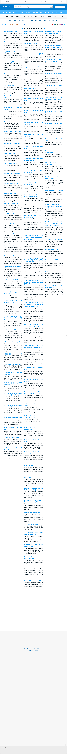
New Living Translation (10, 42)
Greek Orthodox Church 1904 (32, 78)
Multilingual (7, 24)
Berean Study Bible (9, 62)
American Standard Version (12, 183)
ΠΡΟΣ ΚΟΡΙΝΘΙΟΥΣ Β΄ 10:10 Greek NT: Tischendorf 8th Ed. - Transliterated (33, 237)
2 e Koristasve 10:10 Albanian (12, 280)
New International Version (11, 31)
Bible (3, 24)
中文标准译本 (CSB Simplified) (12, 364)
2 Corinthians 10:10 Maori (31, 567)
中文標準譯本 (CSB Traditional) (13, 354)
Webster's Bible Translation (12, 224)
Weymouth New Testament (12, 234)
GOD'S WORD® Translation (12, 143)
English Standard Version (11, 52)
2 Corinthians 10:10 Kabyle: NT (33, 512)
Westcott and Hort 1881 (31, 43)
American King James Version (13, 173)
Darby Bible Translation (11, 203)
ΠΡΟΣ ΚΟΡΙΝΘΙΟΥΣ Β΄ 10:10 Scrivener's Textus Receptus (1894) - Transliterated (33, 304)
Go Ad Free (3, 747)
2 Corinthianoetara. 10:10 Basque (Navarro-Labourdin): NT (13, 317)
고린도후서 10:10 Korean (31, 524)
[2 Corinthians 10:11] (65, 339)
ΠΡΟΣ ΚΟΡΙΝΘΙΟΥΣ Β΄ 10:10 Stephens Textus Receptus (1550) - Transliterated (33, 282)
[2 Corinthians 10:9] (2, 339)
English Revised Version (11, 214)
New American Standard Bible (13, 74)
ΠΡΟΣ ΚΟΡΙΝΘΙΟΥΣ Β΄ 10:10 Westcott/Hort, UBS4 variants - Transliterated (33, 347)
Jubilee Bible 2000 (9, 153)
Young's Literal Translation (12, 256)
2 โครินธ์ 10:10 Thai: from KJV (53, 239)
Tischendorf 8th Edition (31, 88)
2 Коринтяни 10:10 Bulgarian (12, 342)
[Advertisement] (33, 621)
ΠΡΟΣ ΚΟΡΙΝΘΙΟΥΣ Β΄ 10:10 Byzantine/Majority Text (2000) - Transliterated (33, 259)
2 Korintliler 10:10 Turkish (52, 249)
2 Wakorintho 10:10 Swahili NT (54, 190)
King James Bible (9, 85)
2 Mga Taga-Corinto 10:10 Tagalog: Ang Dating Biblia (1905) (54, 206)
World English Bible (9, 246)
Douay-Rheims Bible (10, 193)
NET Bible (7, 121)
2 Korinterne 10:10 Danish (11, 437)
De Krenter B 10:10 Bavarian (12, 330)
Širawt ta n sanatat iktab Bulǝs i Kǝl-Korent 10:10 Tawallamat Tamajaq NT (54, 223)
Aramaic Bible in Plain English (12, 131)
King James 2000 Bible (10, 163)
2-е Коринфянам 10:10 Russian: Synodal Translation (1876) (54, 138)
